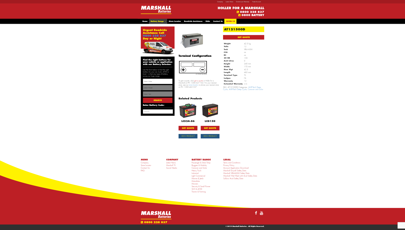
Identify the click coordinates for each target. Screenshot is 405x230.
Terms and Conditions (231, 163)
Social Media (171, 168)
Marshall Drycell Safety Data (234, 170)
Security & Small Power (201, 186)
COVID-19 (230, 21)
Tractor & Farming (199, 192)
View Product (188, 136)
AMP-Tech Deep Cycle (238, 89)
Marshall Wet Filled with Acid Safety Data (240, 176)
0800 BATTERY (253, 15)
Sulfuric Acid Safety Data (233, 178)
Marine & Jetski (198, 178)
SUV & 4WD (197, 189)
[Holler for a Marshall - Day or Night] (156, 10)
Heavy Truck (196, 170)
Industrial (195, 173)
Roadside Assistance (193, 21)
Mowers (195, 184)
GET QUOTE (244, 37)
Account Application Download (236, 168)
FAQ (142, 170)
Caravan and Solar (255, 89)
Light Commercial (198, 176)
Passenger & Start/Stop (201, 163)
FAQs (208, 21)
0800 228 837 (252, 12)
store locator (193, 85)
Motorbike (196, 181)
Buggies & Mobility (199, 165)
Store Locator (175, 21)
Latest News (229, 2)
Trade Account (256, 2)
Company (220, 2)
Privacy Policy (228, 165)
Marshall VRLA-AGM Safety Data (236, 173)
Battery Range (157, 21)
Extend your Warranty (242, 2)
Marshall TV (171, 165)
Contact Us (218, 21)
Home (144, 21)
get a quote (198, 81)
